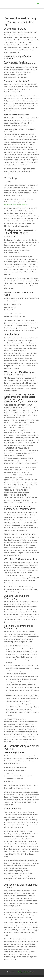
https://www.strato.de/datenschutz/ (16, 204)
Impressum (11, 972)
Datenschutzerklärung (26, 972)
